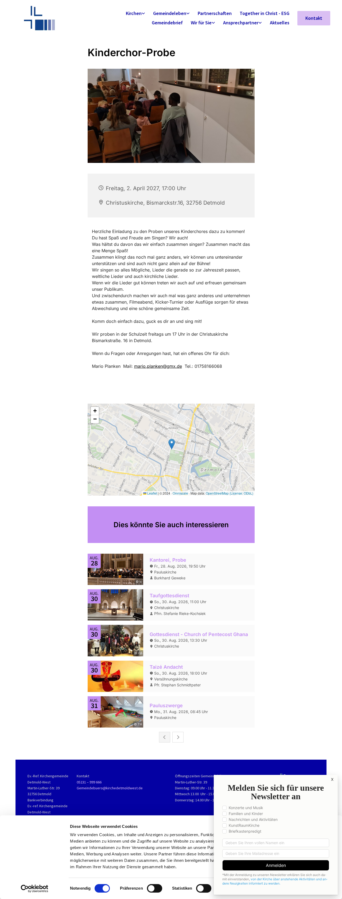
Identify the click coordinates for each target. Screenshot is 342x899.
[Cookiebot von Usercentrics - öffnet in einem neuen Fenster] (34, 889)
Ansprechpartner (240, 23)
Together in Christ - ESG (264, 13)
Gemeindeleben (169, 13)
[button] (313, 18)
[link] (135, 13)
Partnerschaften (215, 13)
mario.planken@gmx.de (158, 366)
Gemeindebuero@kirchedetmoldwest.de (110, 788)
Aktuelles (279, 23)
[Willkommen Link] (57, 18)
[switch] (154, 888)
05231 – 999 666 (89, 782)
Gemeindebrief (167, 23)
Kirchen (134, 13)
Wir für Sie (201, 23)
